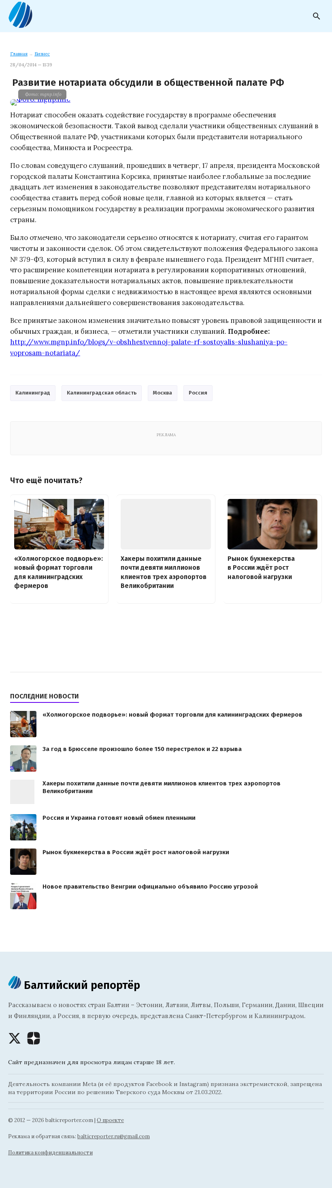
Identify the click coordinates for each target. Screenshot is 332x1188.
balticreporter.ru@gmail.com (113, 1136)
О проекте (110, 1120)
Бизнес (42, 54)
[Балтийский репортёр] (20, 24)
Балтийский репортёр (80, 985)
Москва (162, 393)
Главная (19, 54)
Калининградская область (101, 393)
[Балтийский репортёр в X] (14, 1038)
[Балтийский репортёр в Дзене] (33, 1038)
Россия (198, 393)
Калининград (32, 393)
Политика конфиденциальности (50, 1152)
